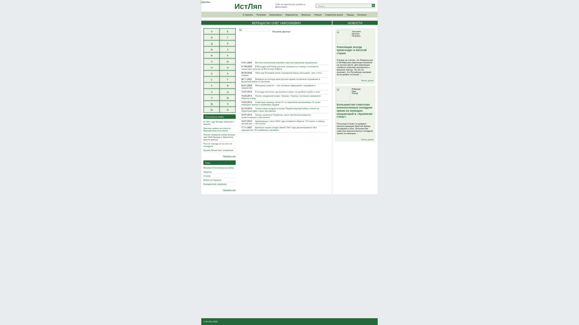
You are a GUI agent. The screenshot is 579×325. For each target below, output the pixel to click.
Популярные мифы (214, 116)
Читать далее (367, 80)
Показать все (229, 156)
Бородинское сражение (215, 184)
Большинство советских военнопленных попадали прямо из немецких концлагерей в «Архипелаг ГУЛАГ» (355, 110)
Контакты (362, 14)
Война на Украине (212, 180)
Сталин (207, 176)
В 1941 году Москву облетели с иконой (218, 122)
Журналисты (291, 14)
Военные (306, 14)
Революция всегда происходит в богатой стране (352, 50)
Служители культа (334, 14)
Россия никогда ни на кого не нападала (217, 144)
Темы (207, 162)
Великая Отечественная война (218, 167)
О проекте (248, 14)
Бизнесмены (275, 14)
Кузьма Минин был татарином (218, 150)
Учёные (318, 14)
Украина (207, 171)
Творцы (350, 14)
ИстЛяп (248, 5)
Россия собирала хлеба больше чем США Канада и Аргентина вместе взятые (219, 137)
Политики (261, 14)
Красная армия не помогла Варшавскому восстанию (217, 129)
